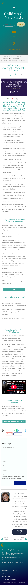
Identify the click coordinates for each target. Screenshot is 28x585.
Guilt (3, 565)
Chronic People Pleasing (10, 550)
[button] (14, 7)
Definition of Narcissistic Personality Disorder (14, 60)
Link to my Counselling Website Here (20, 532)
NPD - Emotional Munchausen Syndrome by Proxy (12, 554)
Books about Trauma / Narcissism (13, 583)
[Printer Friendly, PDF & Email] (14, 98)
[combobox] (9, 24)
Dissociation (6, 576)
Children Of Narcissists (14, 15)
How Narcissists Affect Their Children (11, 558)
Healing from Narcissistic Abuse (13, 562)
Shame (4, 573)
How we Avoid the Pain (10, 570)
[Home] (1, 60)
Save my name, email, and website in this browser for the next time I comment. (13, 477)
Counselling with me (9, 579)
